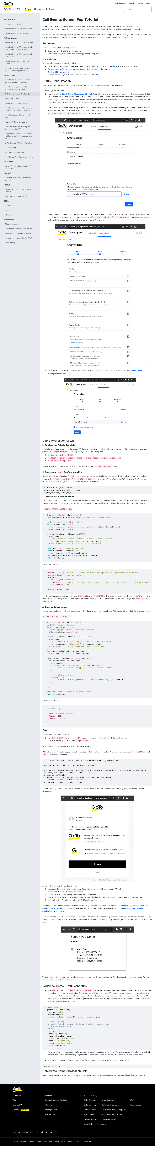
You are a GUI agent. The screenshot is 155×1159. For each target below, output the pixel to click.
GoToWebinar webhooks (14, 152)
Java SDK (8, 210)
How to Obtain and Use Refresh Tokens (17, 63)
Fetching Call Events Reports (16, 122)
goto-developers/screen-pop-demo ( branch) (122, 1075)
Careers (16, 1110)
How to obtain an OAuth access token (19, 42)
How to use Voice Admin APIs (16, 103)
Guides (28, 9)
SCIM (132, 1100)
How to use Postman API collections (19, 229)
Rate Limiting (10, 243)
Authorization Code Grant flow (103, 100)
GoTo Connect (57, 908)
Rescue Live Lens (108, 1119)
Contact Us (18, 1105)
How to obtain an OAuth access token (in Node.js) (19, 55)
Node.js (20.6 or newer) (58, 72)
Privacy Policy (60, 1141)
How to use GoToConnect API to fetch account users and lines (17, 81)
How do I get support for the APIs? (18, 238)
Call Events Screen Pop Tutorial (17, 94)
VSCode (94, 75)
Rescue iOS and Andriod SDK (16, 196)
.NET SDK (8, 215)
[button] (12, 9)
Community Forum (53, 1105)
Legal (70, 1141)
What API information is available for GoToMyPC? (18, 167)
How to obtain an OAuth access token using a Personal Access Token (19, 48)
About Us (17, 1100)
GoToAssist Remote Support (113, 1110)
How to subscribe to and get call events (17, 116)
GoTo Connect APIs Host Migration (18, 143)
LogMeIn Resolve (91, 1119)
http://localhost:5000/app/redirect (85, 897)
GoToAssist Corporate (110, 1105)
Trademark (87, 1141)
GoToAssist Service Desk (112, 1114)
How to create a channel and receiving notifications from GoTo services (19, 109)
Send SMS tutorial (12, 98)
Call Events (88, 611)
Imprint (78, 1141)
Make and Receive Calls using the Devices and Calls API (17, 128)
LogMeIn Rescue (91, 1124)
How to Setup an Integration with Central (18, 179)
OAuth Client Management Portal (77, 94)
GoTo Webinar (90, 1110)
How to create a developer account (18, 29)
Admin (104, 1124)
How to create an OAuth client (16, 33)
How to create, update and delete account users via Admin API (18, 88)
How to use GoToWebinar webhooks (19, 157)
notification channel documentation (114, 503)
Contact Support (120, 3)
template (99, 452)
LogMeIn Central (108, 1100)
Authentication (136, 1105)
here (115, 66)
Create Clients (51, 1114)
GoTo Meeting (90, 1105)
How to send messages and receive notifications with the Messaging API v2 (19, 136)
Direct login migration (13, 224)
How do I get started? (13, 24)
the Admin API (93, 482)
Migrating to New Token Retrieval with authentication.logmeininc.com (19, 70)
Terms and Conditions (44, 1141)
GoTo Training (89, 1114)
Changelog (39, 9)
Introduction (9, 205)
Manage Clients (51, 1110)
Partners (50, 9)
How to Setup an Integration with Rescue (18, 191)
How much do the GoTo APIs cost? (18, 233)
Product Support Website (56, 1100)
